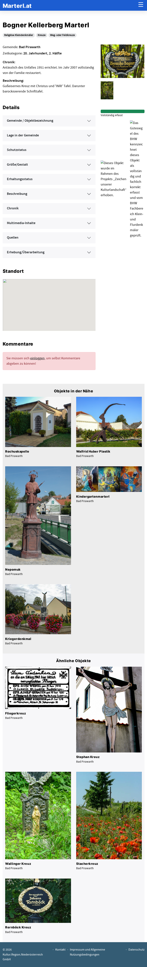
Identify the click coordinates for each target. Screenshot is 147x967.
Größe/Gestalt (17, 164)
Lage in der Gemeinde (23, 135)
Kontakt (60, 950)
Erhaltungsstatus (20, 179)
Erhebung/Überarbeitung (25, 252)
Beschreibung (17, 194)
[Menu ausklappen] (141, 5)
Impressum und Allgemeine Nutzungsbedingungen (87, 952)
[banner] (17, 5)
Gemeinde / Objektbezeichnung (30, 120)
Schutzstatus (16, 150)
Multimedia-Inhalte (21, 223)
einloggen (37, 358)
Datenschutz (136, 950)
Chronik (13, 208)
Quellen (12, 237)
